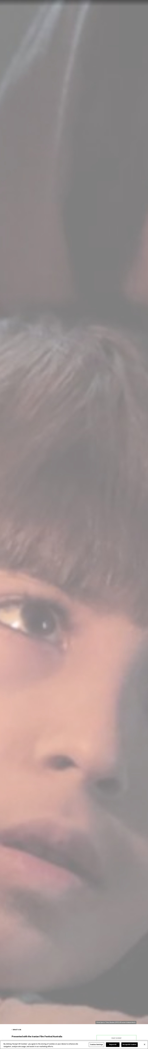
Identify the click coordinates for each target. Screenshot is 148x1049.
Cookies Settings (96, 1044)
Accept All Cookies (129, 1044)
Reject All (112, 1044)
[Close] (144, 1044)
